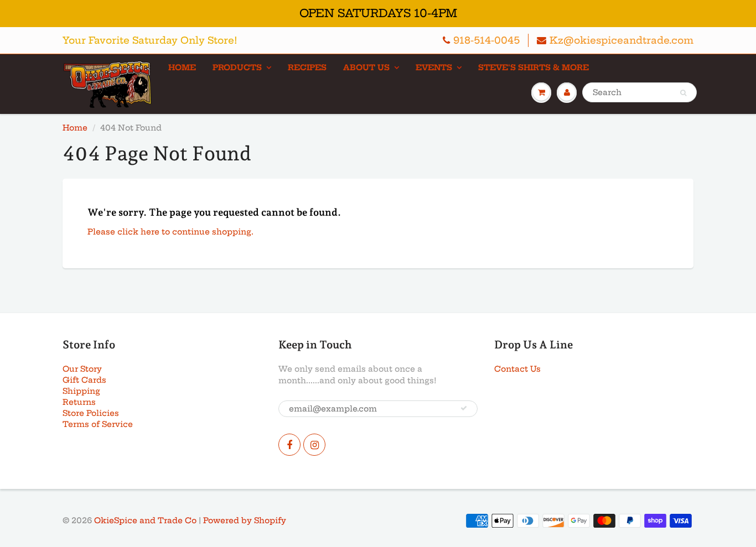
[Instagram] (314, 445)
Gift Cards (84, 380)
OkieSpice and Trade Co (145, 520)
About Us (366, 67)
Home (182, 67)
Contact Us (517, 369)
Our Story (82, 369)
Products (237, 67)
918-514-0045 (486, 40)
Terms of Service (98, 424)
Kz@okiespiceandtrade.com (621, 40)
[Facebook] (289, 445)
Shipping (81, 391)
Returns (79, 402)
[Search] (683, 93)
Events (434, 67)
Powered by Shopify (244, 520)
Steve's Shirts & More (533, 67)
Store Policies (91, 413)
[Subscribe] (464, 408)
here (150, 232)
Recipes (307, 67)
